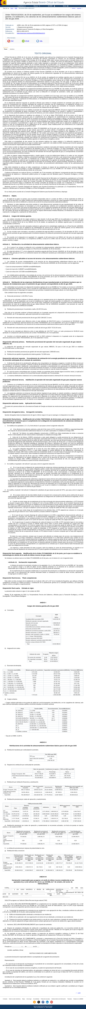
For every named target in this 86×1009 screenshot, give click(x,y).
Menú (64, 6)
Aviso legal (28, 999)
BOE (16, 8)
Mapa (23, 999)
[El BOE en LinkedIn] (47, 1003)
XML (41, 41)
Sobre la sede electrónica (15, 999)
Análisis (12, 49)
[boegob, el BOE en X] (38, 1003)
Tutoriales (69, 999)
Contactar (5, 999)
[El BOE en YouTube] (51, 1003)
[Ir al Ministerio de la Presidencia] (3, 2)
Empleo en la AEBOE (78, 999)
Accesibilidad (36, 999)
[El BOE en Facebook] (43, 1003)
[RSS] (34, 1003)
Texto (5, 49)
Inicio (12, 8)
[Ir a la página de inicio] (44, 2)
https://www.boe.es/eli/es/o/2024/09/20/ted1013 (31, 33)
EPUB (27, 41)
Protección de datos (45, 999)
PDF (12, 41)
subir (79, 993)
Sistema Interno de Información (58, 999)
